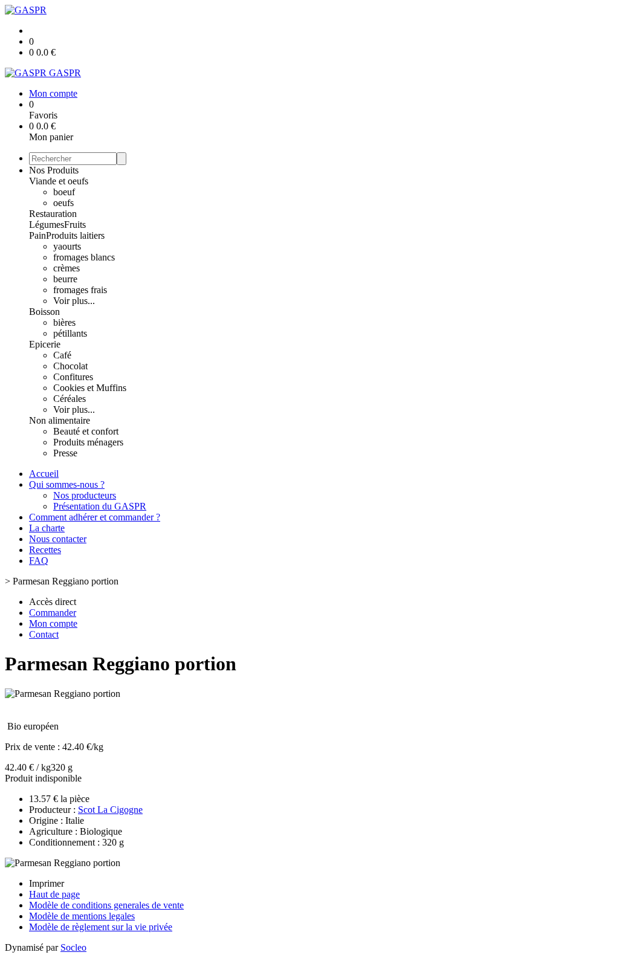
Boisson (44, 311)
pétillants (70, 333)
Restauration (53, 214)
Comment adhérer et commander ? (94, 517)
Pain (37, 235)
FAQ (38, 560)
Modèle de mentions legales (82, 916)
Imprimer (46, 883)
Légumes (46, 224)
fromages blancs (84, 257)
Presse (65, 453)
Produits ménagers (88, 442)
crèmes (66, 268)
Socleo (73, 947)
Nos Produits (54, 170)
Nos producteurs (84, 495)
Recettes (45, 550)
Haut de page (54, 894)
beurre (65, 279)
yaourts (67, 246)
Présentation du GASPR (99, 506)
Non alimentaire (59, 420)
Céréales (69, 398)
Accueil (44, 473)
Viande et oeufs (58, 181)
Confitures (73, 377)
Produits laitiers (75, 235)
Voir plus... (74, 301)
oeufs (63, 203)
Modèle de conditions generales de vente (106, 905)
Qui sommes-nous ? (67, 484)
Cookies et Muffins (89, 388)
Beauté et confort (85, 431)
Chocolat (70, 366)
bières (64, 322)
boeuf (64, 192)
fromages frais (80, 290)
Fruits (75, 224)
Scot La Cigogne (110, 809)
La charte (47, 528)
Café (62, 355)
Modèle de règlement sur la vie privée (100, 927)
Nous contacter (57, 539)
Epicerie (44, 344)
